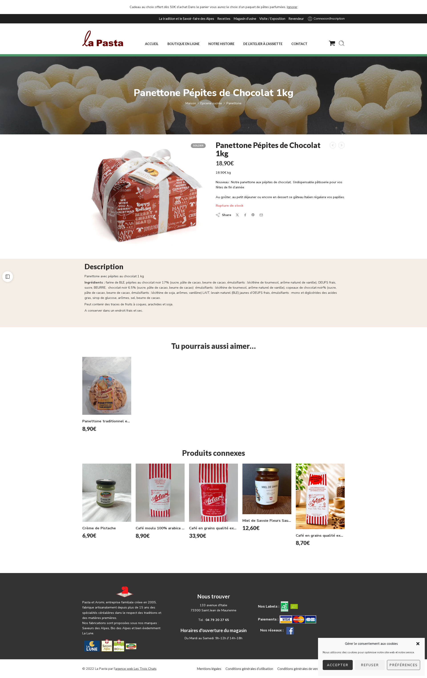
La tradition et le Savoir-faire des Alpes (186, 19)
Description (104, 266)
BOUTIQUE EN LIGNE (183, 44)
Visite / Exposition (272, 19)
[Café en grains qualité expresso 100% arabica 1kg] (213, 493)
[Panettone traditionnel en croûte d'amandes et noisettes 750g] (106, 386)
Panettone (234, 103)
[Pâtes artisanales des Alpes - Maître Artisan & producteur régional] (102, 38)
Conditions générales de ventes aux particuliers (311, 669)
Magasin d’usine (245, 19)
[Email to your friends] (261, 215)
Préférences (403, 665)
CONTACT (299, 44)
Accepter (337, 665)
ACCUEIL (152, 44)
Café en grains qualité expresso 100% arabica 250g (320, 535)
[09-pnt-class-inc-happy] (145, 195)
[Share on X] (237, 215)
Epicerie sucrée (211, 103)
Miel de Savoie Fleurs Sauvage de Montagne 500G (266, 520)
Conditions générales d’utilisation (249, 669)
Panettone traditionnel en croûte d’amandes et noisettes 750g (106, 421)
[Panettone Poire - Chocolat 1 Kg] (333, 145)
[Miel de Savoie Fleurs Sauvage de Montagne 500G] (266, 489)
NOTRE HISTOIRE (221, 44)
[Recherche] (341, 43)
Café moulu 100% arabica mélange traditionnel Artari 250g (160, 528)
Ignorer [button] (292, 7)
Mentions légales (209, 669)
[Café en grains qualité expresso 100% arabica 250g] (320, 496)
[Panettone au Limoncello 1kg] (341, 145)
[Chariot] (332, 43)
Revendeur (296, 19)
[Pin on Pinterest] (253, 215)
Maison (190, 103)
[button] (418, 643)
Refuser (370, 665)
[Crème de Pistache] (106, 493)
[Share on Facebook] (245, 215)
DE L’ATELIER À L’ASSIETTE (262, 44)
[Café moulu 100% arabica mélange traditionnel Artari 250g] (160, 493)
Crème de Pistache (99, 528)
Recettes (223, 19)
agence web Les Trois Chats (136, 668)
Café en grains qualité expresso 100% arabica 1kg (213, 528)
